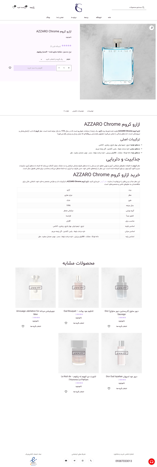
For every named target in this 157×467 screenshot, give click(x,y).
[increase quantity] (69, 68)
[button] (151, 28)
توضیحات (90, 111)
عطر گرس (103, 181)
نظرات (66, 111)
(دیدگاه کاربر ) (55, 46)
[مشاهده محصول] (105, 271)
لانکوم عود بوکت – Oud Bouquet (78, 311)
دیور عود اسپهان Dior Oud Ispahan (121, 376)
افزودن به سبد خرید (34, 68)
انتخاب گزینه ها (121, 326)
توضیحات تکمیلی (78, 111)
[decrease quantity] (59, 68)
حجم (68, 59)
